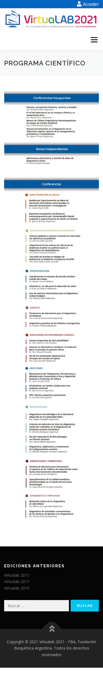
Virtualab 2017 (16, 581)
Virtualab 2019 (16, 588)
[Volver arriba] (51, 629)
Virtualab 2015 (16, 575)
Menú (93, 40)
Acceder (91, 4)
